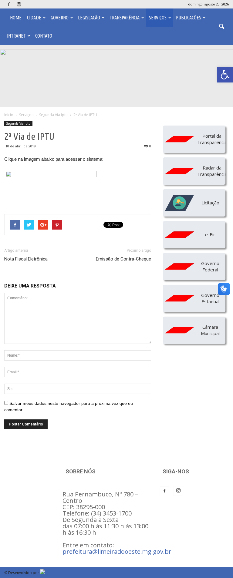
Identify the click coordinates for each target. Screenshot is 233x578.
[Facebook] (8, 4)
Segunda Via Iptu (18, 123)
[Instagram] (18, 4)
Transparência (125, 17)
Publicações (188, 17)
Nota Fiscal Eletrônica (26, 259)
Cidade (34, 17)
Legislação (89, 17)
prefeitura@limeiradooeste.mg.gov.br (116, 551)
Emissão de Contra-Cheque (123, 259)
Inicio (8, 114)
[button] (225, 74)
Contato (43, 36)
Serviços (158, 17)
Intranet (16, 36)
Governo (60, 17)
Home (16, 17)
